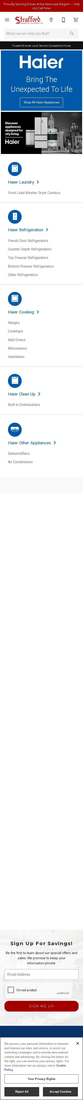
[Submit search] (72, 34)
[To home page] (29, 20)
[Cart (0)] (76, 19)
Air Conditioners (20, 462)
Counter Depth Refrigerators (30, 249)
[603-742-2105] (63, 19)
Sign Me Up (41, 1006)
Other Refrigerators (23, 275)
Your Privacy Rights (41, 1079)
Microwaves (17, 348)
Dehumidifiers (19, 453)
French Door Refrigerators (28, 241)
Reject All (22, 1091)
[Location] (51, 19)
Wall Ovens (16, 340)
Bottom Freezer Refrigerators (31, 266)
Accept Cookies (60, 1091)
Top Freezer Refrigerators (28, 258)
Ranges (14, 323)
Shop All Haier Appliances (41, 102)
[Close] (78, 1043)
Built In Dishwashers (24, 405)
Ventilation (16, 357)
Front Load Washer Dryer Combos (34, 193)
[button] (7, 19)
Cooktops (15, 331)
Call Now (44, 8)
